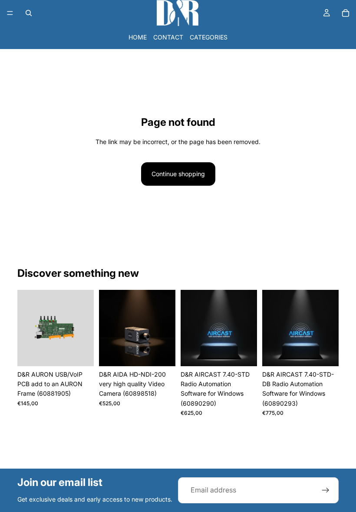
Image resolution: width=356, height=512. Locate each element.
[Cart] (345, 13)
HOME (138, 37)
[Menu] (10, 13)
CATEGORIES (208, 37)
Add (87, 352)
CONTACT (168, 37)
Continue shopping (178, 173)
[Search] (28, 13)
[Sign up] (325, 490)
